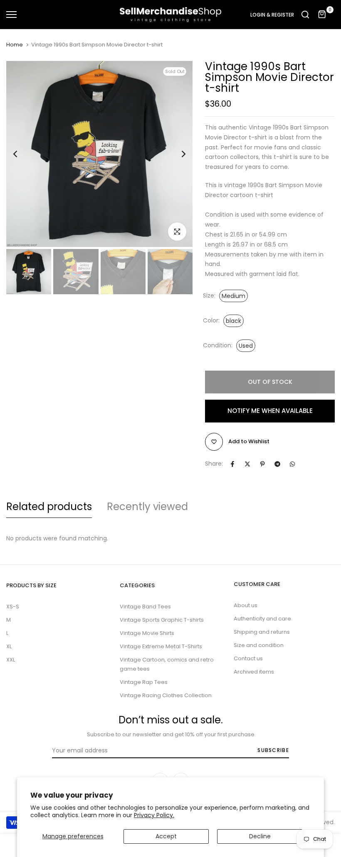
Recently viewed (147, 506)
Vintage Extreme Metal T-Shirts (161, 646)
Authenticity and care (262, 619)
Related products (49, 506)
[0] (322, 14)
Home (14, 45)
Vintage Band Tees (145, 606)
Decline (260, 836)
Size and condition (259, 645)
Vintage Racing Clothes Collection (166, 695)
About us (245, 605)
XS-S (12, 606)
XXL (10, 660)
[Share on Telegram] (277, 464)
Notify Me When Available (270, 410)
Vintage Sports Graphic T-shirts (162, 620)
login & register (272, 14)
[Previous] (21, 154)
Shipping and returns (262, 632)
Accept (166, 836)
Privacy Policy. (154, 815)
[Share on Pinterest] (262, 464)
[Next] (177, 154)
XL (9, 646)
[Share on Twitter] (247, 464)
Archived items (254, 672)
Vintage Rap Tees (144, 682)
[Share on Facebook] (232, 464)
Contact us (248, 658)
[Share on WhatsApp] (292, 464)
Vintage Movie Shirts (147, 633)
